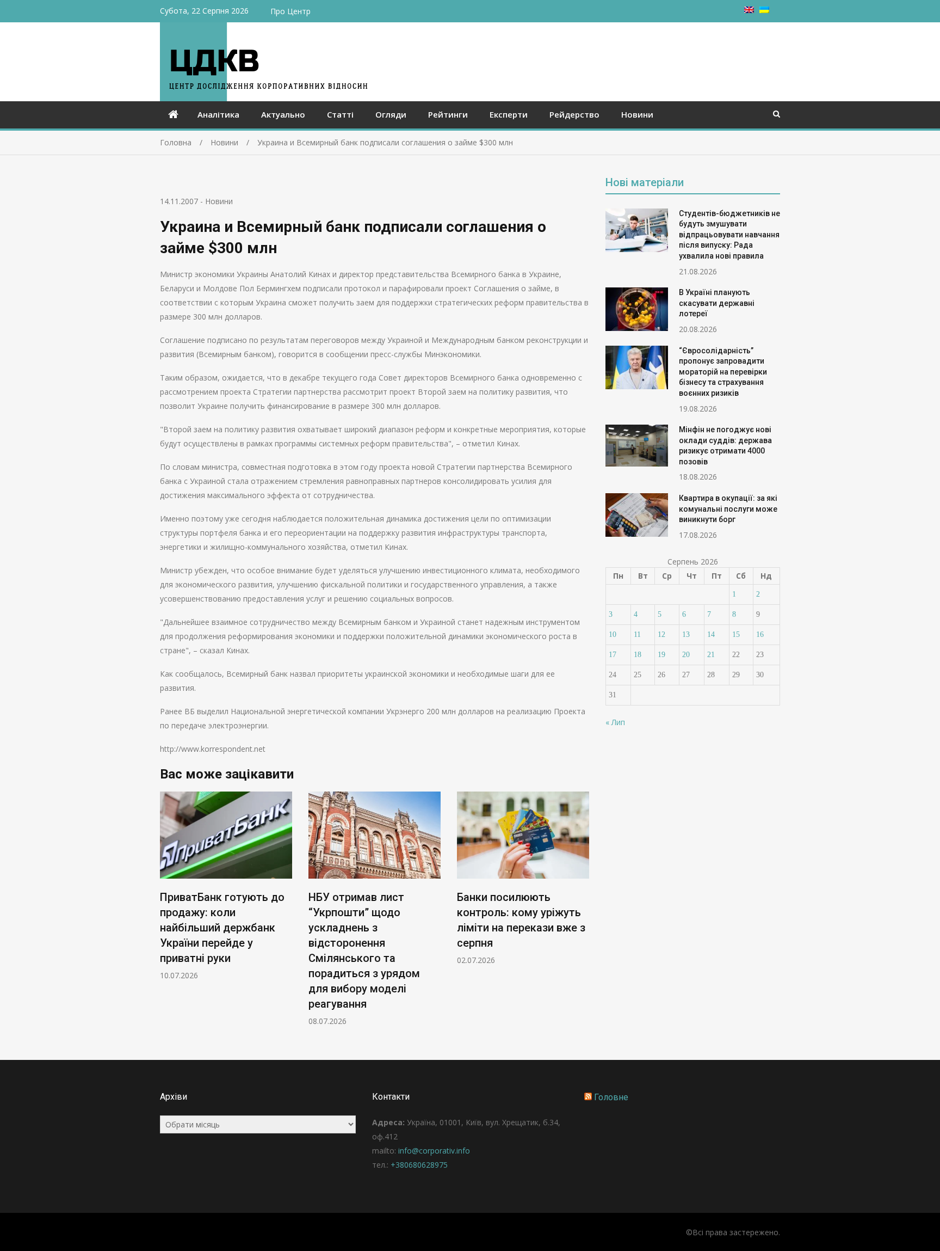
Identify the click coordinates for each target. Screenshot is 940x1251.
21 (711, 655)
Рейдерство (574, 114)
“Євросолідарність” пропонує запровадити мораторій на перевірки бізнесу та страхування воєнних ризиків (723, 371)
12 (661, 634)
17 (612, 655)
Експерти (509, 114)
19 (661, 655)
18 (637, 655)
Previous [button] (167, 914)
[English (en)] (749, 10)
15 (736, 634)
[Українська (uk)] (764, 10)
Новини (637, 114)
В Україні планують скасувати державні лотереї (717, 303)
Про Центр (290, 11)
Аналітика (218, 114)
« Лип (615, 722)
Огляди (390, 114)
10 (612, 634)
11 (637, 634)
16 (760, 634)
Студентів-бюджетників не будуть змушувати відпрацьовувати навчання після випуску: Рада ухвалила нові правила (729, 234)
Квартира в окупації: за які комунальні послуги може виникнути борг (728, 509)
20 (686, 655)
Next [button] (582, 914)
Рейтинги (448, 114)
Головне (611, 1097)
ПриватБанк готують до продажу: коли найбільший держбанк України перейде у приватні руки (222, 928)
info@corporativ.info (434, 1150)
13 (686, 634)
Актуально (283, 114)
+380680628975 (419, 1165)
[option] (226, 886)
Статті (340, 114)
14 (711, 634)
